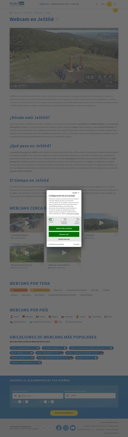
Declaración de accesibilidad (56, 244)
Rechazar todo (64, 234)
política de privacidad (72, 214)
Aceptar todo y (64, 228)
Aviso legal (76, 244)
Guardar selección (64, 239)
